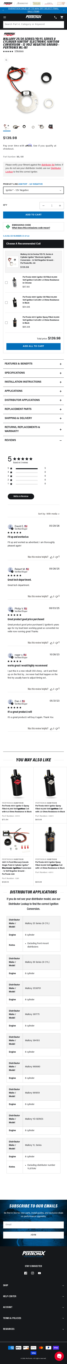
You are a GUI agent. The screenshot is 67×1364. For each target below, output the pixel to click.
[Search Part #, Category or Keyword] (60, 24)
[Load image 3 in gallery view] (24, 127)
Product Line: (23, 184)
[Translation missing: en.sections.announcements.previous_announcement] (3, 10)
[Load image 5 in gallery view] (41, 127)
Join (33, 1235)
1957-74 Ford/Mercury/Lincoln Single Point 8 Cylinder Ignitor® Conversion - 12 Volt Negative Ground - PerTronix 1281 (16, 868)
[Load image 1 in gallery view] (7, 127)
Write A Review (20, 496)
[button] (4, 17)
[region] (27, 469)
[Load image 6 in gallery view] (50, 127)
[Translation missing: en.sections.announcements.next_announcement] (64, 10)
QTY (5, 205)
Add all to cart (33, 346)
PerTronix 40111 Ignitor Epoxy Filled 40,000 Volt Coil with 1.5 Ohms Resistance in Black (50, 865)
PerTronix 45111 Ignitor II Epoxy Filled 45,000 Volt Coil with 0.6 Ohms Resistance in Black (17, 809)
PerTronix (29, 1358)
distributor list (48, 165)
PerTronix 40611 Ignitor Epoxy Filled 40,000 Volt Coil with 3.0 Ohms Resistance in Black (50, 809)
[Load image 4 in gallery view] (33, 127)
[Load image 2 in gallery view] (15, 127)
